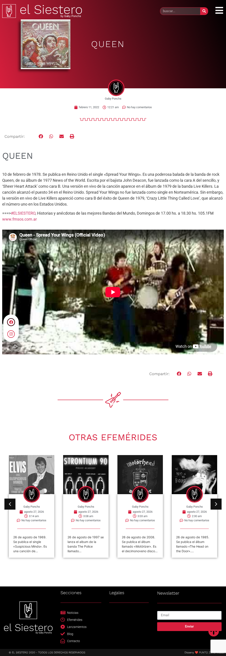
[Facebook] (11, 322)
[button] (41, 137)
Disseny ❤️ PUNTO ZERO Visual (204, 652)
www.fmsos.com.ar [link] (19, 219)
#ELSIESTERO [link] (23, 213)
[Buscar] (204, 11)
